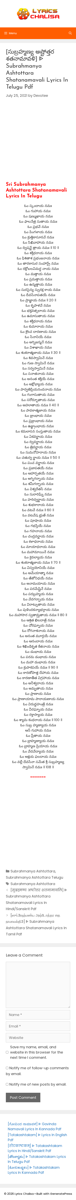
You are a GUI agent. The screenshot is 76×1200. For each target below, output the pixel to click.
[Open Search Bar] (70, 33)
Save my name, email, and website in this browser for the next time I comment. (36, 1052)
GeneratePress (61, 1194)
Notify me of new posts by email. (37, 1084)
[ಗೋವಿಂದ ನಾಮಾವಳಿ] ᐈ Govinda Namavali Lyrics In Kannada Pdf (34, 1126)
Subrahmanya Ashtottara (33, 871)
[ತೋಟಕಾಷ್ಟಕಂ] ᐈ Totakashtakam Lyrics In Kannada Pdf (34, 1170)
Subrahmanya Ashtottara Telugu (34, 877)
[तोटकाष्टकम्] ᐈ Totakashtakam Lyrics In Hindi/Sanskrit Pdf (35, 1148)
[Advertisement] (38, 144)
